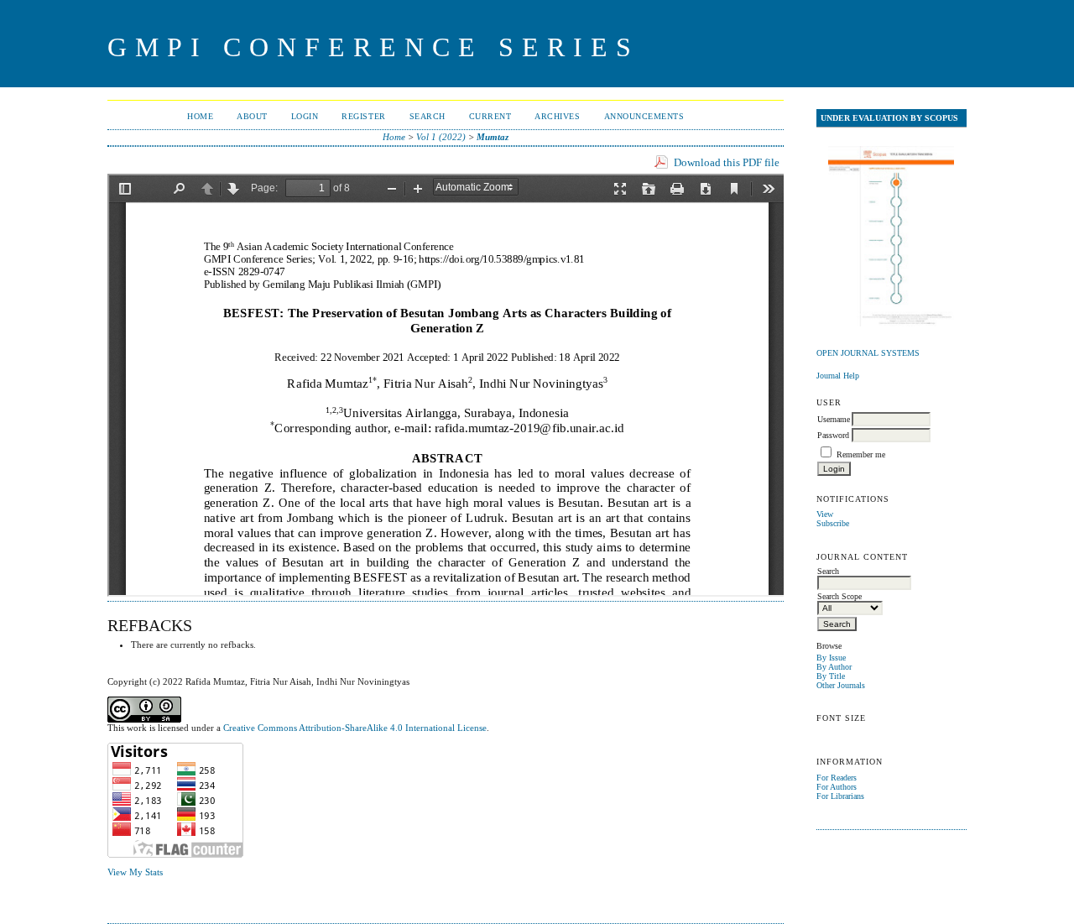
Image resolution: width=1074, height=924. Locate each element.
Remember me (861, 454)
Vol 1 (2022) (441, 137)
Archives (557, 116)
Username (833, 419)
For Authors (836, 786)
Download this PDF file (726, 162)
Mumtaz (492, 137)
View (824, 514)
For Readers (836, 777)
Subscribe (832, 523)
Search (427, 116)
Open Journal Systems (868, 353)
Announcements (644, 116)
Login (305, 116)
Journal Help (837, 375)
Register (363, 116)
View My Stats (135, 872)
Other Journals (840, 685)
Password (833, 435)
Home (200, 116)
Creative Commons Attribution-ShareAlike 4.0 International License (355, 728)
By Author (834, 666)
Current (490, 116)
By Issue (831, 657)
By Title (830, 676)
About (252, 116)
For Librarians (840, 796)
